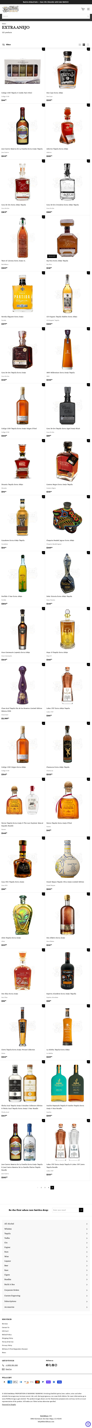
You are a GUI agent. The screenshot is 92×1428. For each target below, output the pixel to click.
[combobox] (46, 16)
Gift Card (5, 1331)
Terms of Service (7, 1342)
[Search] (88, 16)
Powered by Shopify (9, 1404)
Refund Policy (7, 1334)
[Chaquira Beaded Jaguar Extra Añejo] (67, 523)
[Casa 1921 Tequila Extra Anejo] (22, 864)
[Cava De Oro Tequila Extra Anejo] (22, 355)
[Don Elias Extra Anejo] (22, 976)
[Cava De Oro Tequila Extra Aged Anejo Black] (67, 411)
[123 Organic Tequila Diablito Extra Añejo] (67, 299)
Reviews (5, 1323)
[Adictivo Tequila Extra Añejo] (67, 131)
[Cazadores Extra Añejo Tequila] (22, 523)
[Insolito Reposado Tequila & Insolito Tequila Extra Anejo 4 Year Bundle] (67, 1089)
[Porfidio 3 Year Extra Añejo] (22, 579)
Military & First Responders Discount (15, 1349)
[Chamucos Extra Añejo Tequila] (67, 750)
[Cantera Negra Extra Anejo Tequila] (67, 467)
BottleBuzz (44, 1415)
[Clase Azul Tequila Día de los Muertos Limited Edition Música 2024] (22, 692)
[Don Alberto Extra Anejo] (67, 920)
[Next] (52, 1187)
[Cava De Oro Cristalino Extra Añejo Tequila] (67, 187)
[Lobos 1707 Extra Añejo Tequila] (67, 691)
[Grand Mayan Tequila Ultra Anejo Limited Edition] (67, 864)
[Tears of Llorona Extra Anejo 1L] (22, 243)
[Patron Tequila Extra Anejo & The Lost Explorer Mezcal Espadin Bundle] (22, 807)
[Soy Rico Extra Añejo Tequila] (67, 243)
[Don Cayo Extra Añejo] (67, 76)
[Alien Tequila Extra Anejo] (22, 920)
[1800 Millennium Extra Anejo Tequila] (67, 355)
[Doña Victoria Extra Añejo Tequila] (67, 579)
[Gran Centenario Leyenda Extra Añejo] (22, 635)
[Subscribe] (81, 1210)
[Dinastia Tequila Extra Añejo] (22, 467)
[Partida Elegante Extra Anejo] (22, 299)
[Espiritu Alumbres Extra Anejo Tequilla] (67, 976)
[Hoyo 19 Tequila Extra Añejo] (67, 635)
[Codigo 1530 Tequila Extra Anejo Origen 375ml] (22, 411)
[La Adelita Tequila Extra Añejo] (67, 1032)
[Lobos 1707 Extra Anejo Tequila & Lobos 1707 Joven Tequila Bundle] (67, 1148)
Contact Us (5, 1327)
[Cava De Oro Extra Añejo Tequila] (22, 187)
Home (4, 24)
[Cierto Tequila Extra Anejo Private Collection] (22, 1032)
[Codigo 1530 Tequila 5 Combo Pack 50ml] (22, 76)
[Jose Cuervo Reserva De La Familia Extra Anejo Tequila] (22, 131)
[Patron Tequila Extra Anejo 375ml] (67, 806)
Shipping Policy (7, 1338)
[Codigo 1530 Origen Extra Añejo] (22, 750)
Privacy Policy (7, 1345)
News (4, 1352)
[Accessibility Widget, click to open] (88, 1424)
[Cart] (83, 9)
